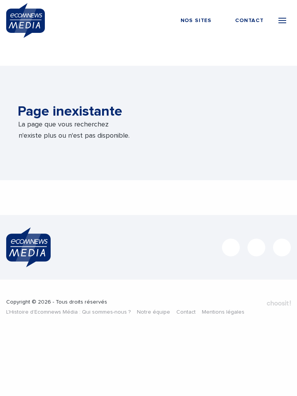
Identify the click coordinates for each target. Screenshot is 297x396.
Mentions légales (223, 312)
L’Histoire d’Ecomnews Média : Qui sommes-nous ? (68, 312)
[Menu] (282, 20)
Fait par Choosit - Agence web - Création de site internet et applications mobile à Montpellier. (279, 303)
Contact (186, 312)
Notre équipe (153, 312)
